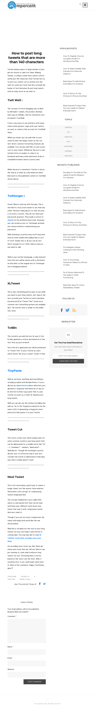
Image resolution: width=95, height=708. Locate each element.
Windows (68, 137)
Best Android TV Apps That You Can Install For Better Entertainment (74, 108)
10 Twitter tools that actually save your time (24, 538)
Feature (12, 576)
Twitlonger (15, 196)
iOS (68, 132)
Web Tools (25, 579)
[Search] (80, 4)
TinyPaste (15, 370)
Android (68, 127)
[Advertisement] (47, 27)
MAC (68, 141)
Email (10, 658)
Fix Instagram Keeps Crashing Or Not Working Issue (73, 249)
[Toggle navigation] (85, 5)
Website (11, 669)
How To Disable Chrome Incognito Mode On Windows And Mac (73, 58)
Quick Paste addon (24, 385)
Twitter (11, 579)
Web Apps (68, 156)
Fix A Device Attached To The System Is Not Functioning (73, 275)
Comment (12, 616)
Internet (68, 151)
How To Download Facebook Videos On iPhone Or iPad (75, 262)
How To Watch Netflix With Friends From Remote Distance (74, 71)
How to (25, 576)
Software (68, 146)
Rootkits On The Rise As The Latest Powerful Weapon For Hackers (75, 175)
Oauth (10, 220)
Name (10, 647)
